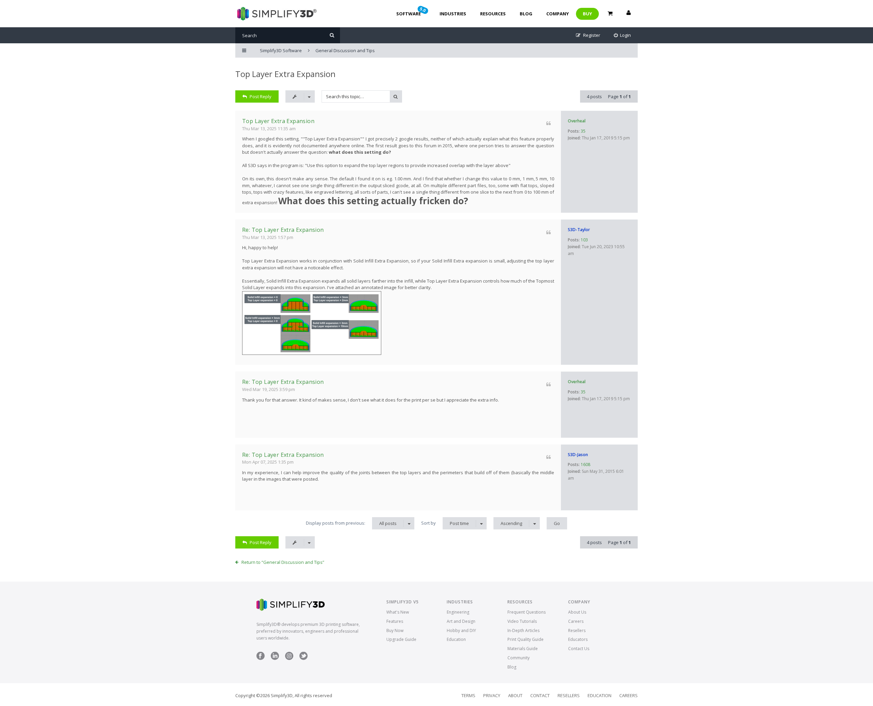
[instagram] (289, 658)
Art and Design (461, 621)
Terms (468, 695)
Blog (526, 14)
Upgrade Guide (401, 639)
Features (394, 621)
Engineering (458, 612)
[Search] (332, 35)
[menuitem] (622, 35)
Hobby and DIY (461, 630)
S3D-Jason (578, 454)
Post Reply (260, 96)
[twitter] (303, 658)
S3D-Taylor (579, 229)
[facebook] (260, 658)
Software (411, 11)
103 (584, 240)
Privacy (491, 695)
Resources (493, 14)
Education (456, 639)
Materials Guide (522, 648)
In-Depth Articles (523, 630)
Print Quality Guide (525, 639)
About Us (577, 612)
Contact (540, 695)
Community (518, 658)
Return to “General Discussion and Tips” (282, 562)
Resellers (577, 630)
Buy (587, 14)
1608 (585, 464)
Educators (578, 639)
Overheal (577, 121)
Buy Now (394, 630)
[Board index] (276, 13)
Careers (575, 621)
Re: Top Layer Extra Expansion (283, 230)
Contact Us (578, 648)
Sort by (445, 523)
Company (557, 14)
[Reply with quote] (548, 123)
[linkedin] (275, 658)
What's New (397, 612)
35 (583, 131)
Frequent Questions (526, 612)
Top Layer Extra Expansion (285, 73)
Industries (453, 14)
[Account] (628, 13)
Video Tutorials (522, 621)
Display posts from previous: (351, 523)
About (515, 695)
